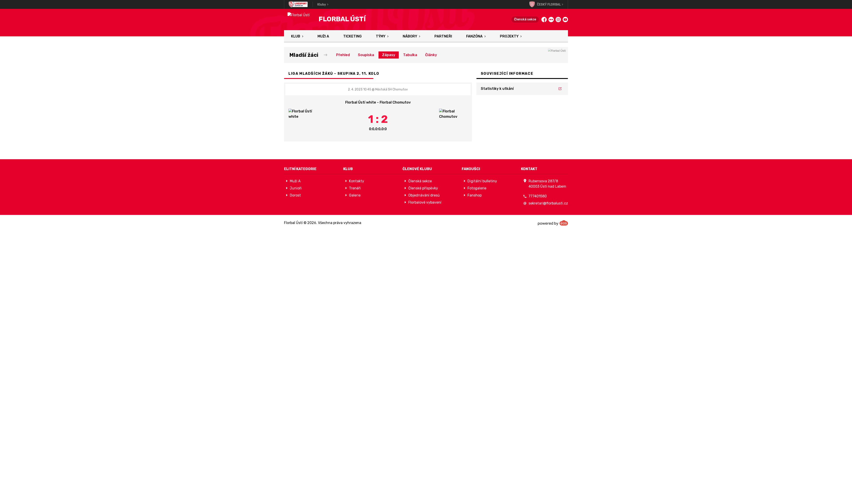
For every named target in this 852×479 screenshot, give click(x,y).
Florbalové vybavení (424, 202)
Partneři (443, 36)
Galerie (355, 195)
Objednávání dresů (424, 195)
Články (431, 55)
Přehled (343, 55)
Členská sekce (525, 19)
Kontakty (356, 181)
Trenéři (355, 188)
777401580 (538, 196)
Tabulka (410, 55)
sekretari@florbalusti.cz (548, 203)
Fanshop (474, 195)
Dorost (295, 195)
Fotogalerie (476, 188)
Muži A (323, 36)
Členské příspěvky (423, 188)
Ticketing (352, 36)
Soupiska (366, 55)
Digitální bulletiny (482, 181)
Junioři (296, 188)
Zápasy (388, 55)
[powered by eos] (553, 223)
